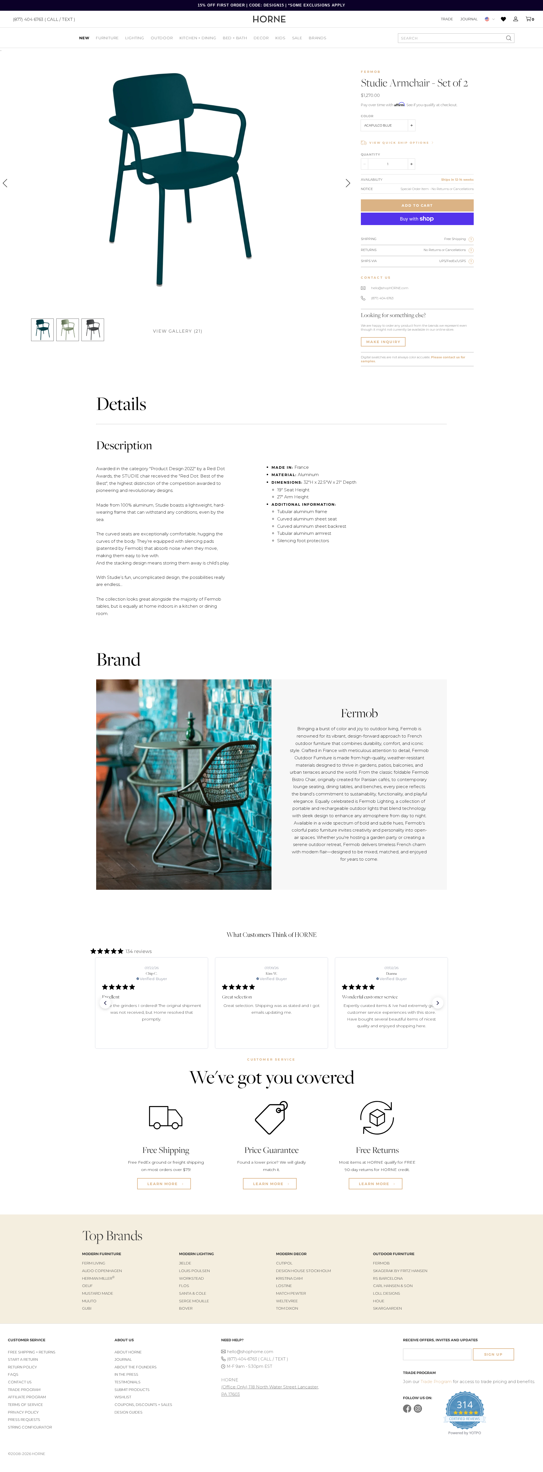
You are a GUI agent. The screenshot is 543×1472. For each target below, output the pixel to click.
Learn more (163, 1183)
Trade (447, 19)
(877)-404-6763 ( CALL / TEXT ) (257, 1359)
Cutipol (284, 1263)
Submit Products (132, 1390)
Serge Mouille (194, 1301)
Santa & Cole (192, 1293)
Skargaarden (387, 1308)
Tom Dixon (287, 1308)
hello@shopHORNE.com (389, 288)
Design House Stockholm (303, 1270)
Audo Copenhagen (102, 1270)
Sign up (493, 1354)
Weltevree (287, 1301)
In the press (126, 1374)
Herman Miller (98, 1278)
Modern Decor (291, 1254)
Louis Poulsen (194, 1270)
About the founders (136, 1367)
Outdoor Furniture (393, 1254)
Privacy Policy (23, 1412)
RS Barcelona (388, 1278)
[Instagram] (418, 1411)
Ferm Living (93, 1263)
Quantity (370, 154)
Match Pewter (291, 1293)
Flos (184, 1285)
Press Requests (24, 1420)
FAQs (13, 1374)
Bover (186, 1308)
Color (367, 116)
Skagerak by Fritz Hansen (400, 1270)
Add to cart (417, 205)
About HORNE (128, 1352)
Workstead (191, 1278)
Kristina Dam (289, 1278)
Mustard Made (97, 1293)
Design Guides (129, 1412)
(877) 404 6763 (382, 298)
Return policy (22, 1367)
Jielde (185, 1263)
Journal (469, 19)
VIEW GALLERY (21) (178, 331)
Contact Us (20, 1382)
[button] (105, 1003)
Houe (378, 1301)
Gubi (86, 1308)
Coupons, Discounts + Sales (143, 1405)
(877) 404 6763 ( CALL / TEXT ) (44, 19)
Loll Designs (386, 1293)
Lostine (284, 1285)
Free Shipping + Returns (31, 1352)
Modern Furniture (101, 1254)
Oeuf (87, 1285)
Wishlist (123, 1397)
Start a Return (23, 1359)
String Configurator (30, 1427)
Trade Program (24, 1390)
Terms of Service (25, 1405)
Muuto (89, 1301)
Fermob (371, 72)
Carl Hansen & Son (393, 1285)
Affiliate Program (27, 1397)
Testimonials (128, 1382)
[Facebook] (407, 1411)
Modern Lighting (196, 1254)
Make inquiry (383, 342)
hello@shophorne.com (250, 1351)
